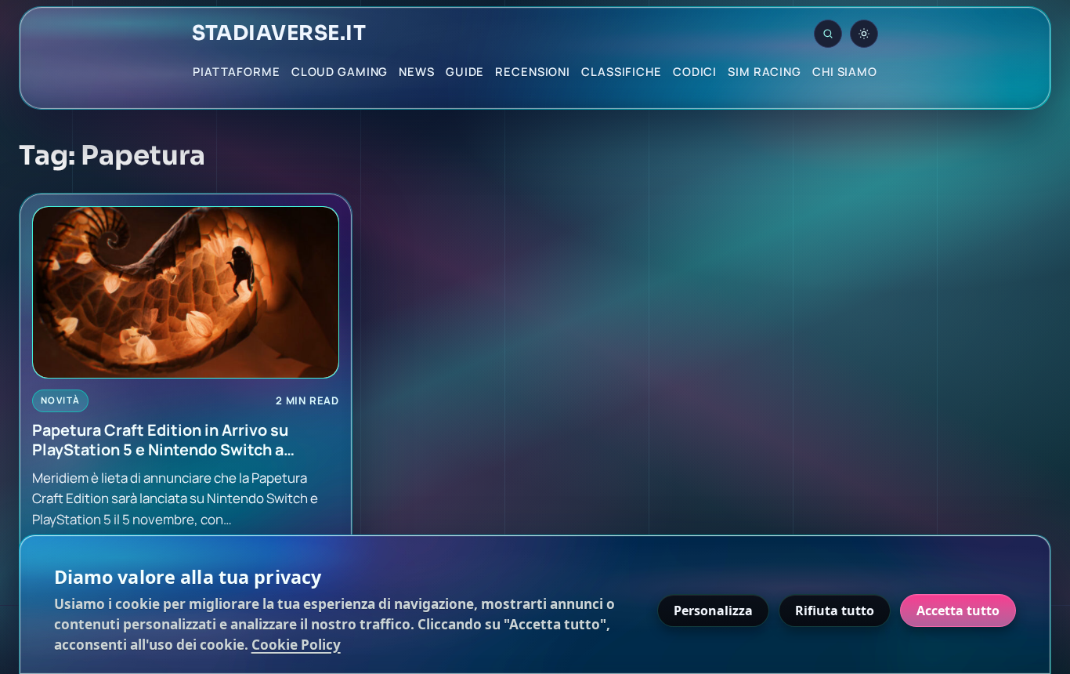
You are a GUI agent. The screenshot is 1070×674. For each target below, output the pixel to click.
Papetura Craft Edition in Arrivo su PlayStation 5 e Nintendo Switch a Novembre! (160, 440)
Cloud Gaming (340, 71)
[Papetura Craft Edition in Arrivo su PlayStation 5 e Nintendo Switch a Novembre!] (185, 292)
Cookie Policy (296, 645)
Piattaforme (236, 71)
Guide (465, 71)
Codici (695, 71)
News (417, 71)
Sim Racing (764, 71)
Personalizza (713, 610)
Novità (60, 400)
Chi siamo (844, 71)
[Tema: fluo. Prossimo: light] (864, 34)
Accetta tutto (958, 610)
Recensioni (532, 71)
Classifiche (621, 71)
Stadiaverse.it (279, 34)
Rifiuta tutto (834, 610)
